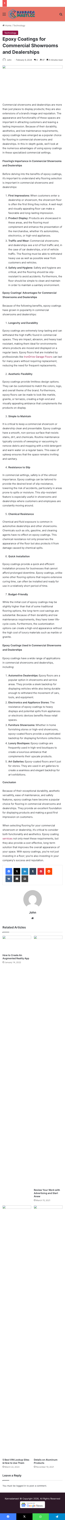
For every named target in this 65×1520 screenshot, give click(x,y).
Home (7, 25)
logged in (21, 1485)
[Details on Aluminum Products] (48, 1330)
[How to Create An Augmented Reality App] (16, 944)
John (9, 60)
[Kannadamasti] (21, 14)
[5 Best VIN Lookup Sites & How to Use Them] (16, 1330)
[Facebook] (9, 871)
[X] (17, 871)
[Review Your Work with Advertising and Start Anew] (48, 1061)
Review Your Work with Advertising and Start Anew (47, 1193)
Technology (19, 25)
